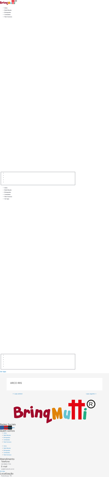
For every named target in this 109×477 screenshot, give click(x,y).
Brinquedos (7, 12)
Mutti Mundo (7, 10)
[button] (38, 96)
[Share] (103, 2)
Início (5, 8)
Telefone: (5, 461)
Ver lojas (6, 199)
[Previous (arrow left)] (3, 238)
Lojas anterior (18, 393)
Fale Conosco (8, 16)
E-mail (4, 466)
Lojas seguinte (91, 393)
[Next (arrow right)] (106, 238)
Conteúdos (7, 14)
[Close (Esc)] (107, 2)
